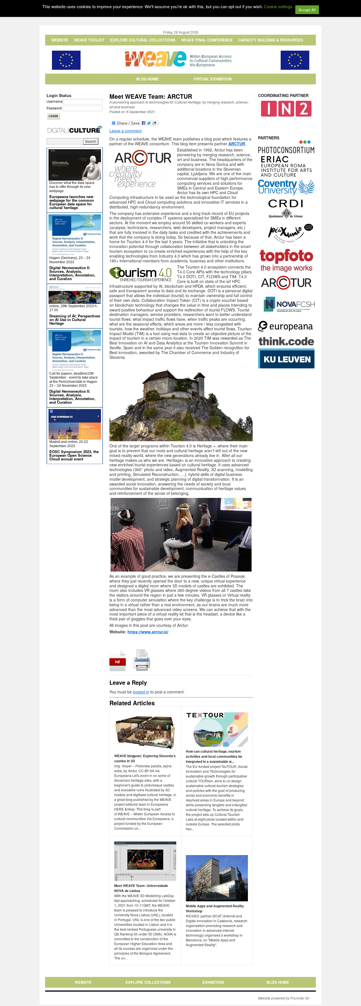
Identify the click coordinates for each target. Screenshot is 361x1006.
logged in (141, 692)
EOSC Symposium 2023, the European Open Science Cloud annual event (74, 455)
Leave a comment (125, 130)
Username (55, 101)
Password (54, 108)
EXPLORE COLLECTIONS (148, 982)
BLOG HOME (147, 79)
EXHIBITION (213, 982)
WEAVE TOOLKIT (89, 40)
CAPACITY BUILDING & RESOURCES (270, 40)
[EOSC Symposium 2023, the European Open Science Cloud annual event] (75, 437)
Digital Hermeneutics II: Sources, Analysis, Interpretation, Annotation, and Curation (72, 273)
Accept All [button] (307, 9)
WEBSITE (59, 40)
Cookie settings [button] (278, 6)
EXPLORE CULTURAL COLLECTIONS (142, 40)
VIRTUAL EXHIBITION (212, 79)
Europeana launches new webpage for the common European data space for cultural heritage (71, 202)
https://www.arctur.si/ (147, 631)
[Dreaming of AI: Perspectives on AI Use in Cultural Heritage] (75, 301)
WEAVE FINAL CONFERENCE (207, 40)
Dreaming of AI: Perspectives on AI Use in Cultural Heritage (74, 319)
